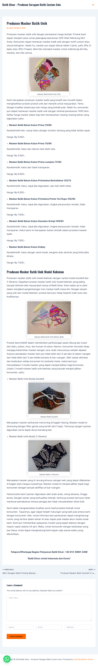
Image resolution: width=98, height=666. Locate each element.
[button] (7, 659)
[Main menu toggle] (93, 4)
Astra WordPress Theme (83, 659)
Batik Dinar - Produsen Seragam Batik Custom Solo (31, 5)
